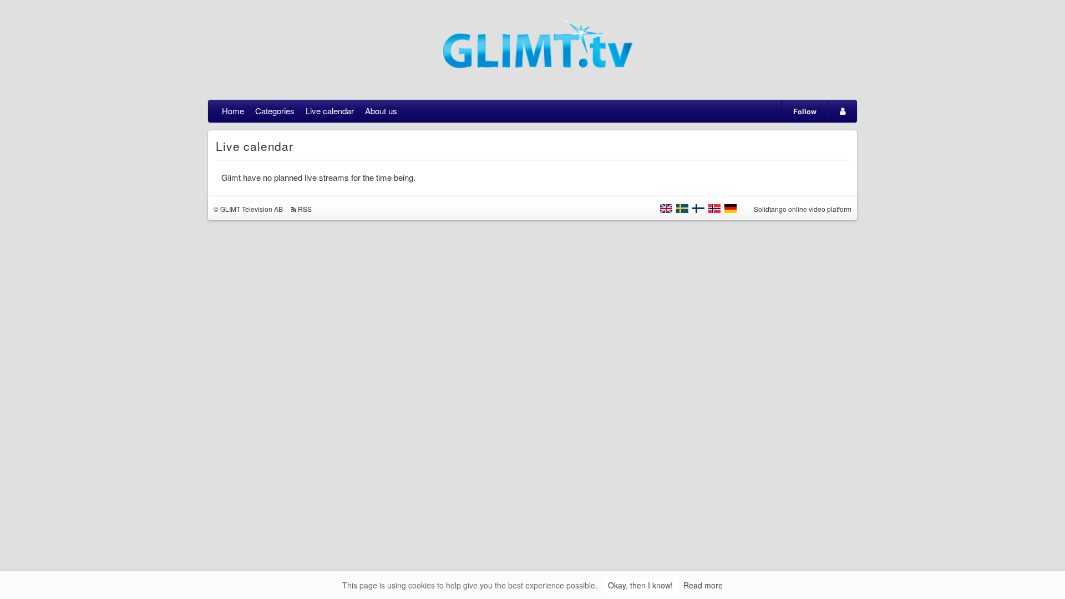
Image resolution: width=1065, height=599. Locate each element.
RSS (305, 209)
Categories (275, 110)
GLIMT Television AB (251, 209)
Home (233, 110)
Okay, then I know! (640, 585)
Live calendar (330, 110)
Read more (703, 585)
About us (381, 110)
